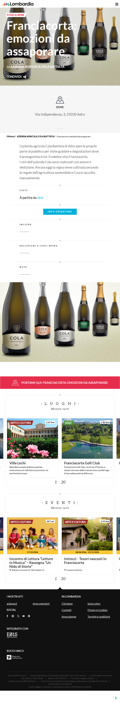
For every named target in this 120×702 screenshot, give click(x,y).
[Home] (17, 4)
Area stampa (69, 616)
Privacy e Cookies (97, 610)
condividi (14, 77)
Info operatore (60, 211)
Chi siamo (67, 603)
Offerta (10, 136)
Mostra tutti (60, 408)
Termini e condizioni (99, 616)
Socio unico (94, 603)
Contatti (66, 610)
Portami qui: (64, 382)
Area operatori (41, 603)
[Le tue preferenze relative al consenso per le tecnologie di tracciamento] (116, 698)
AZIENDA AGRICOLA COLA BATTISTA (35, 136)
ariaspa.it (12, 603)
